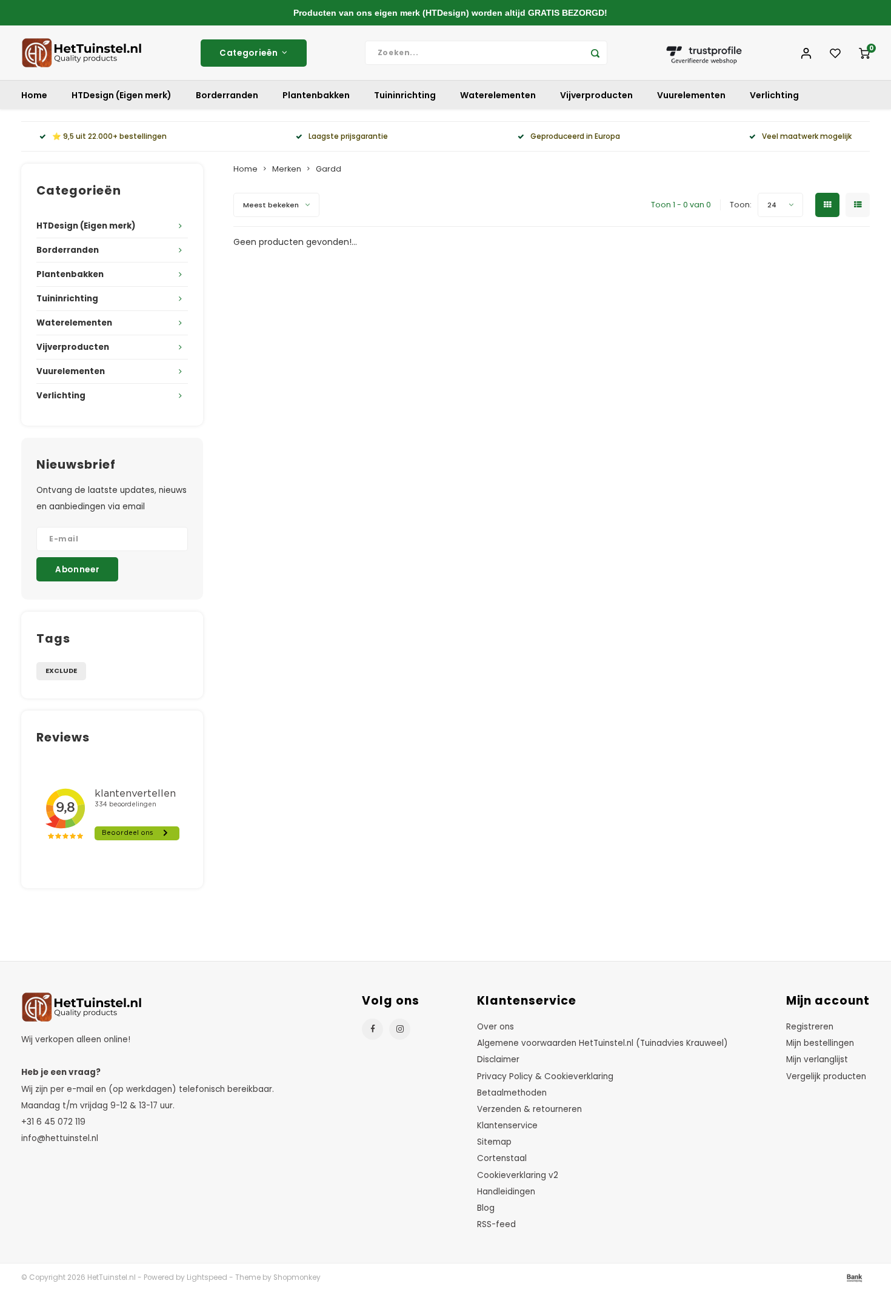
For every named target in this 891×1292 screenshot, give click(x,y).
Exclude (61, 670)
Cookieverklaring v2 (517, 1175)
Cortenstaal (502, 1158)
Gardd (328, 169)
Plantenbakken (316, 95)
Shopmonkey (297, 1277)
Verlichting (774, 95)
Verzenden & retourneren (529, 1109)
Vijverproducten (596, 95)
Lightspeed (207, 1277)
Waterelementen (498, 95)
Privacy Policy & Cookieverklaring (545, 1076)
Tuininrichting (405, 95)
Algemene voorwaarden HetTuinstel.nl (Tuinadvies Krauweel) (602, 1043)
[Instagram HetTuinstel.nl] (399, 1029)
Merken (286, 169)
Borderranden (227, 95)
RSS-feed (496, 1224)
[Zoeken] (595, 53)
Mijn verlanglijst (817, 1059)
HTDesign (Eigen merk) (122, 95)
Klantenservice (507, 1125)
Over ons (495, 1027)
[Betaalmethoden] (853, 1277)
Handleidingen (506, 1191)
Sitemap (494, 1142)
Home (34, 95)
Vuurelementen (691, 95)
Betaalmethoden (512, 1093)
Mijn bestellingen (820, 1043)
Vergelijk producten (826, 1076)
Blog (486, 1208)
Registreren (809, 1027)
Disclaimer (498, 1059)
